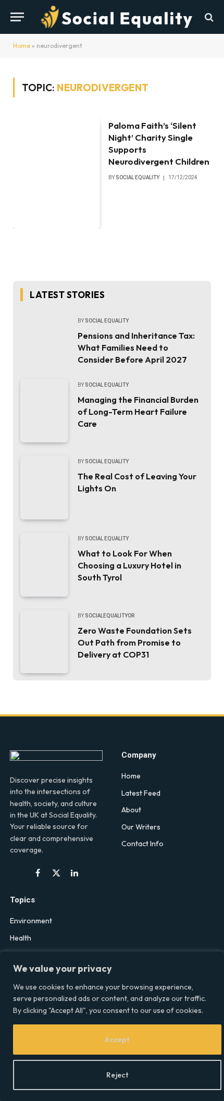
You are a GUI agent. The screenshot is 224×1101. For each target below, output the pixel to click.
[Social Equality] (117, 17)
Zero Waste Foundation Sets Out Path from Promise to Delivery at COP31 (135, 642)
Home (21, 46)
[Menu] (17, 17)
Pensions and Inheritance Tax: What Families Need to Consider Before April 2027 (136, 347)
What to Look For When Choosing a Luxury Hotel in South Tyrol (129, 565)
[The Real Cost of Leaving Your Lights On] (44, 487)
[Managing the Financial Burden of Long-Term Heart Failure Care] (44, 411)
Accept (117, 1039)
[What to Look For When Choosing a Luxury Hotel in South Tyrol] (44, 565)
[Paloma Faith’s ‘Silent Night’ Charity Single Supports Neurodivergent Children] (56, 173)
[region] (112, 1026)
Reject (117, 1075)
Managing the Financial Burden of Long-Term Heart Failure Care (138, 411)
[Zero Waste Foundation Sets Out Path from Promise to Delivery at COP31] (44, 642)
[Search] (208, 17)
